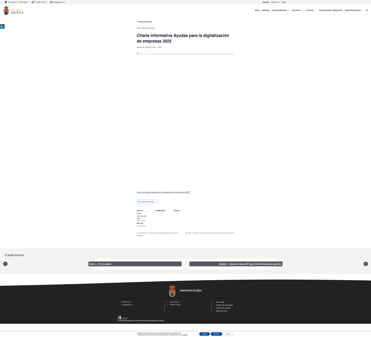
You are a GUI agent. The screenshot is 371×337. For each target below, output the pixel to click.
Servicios (296, 10)
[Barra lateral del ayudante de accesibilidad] (2, 26)
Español (266, 2)
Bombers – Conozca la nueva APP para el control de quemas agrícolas (250, 264)
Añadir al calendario (147, 202)
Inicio (257, 10)
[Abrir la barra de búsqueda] (367, 10)
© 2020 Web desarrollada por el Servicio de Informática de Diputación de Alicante (141, 320)
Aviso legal (220, 302)
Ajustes (228, 334)
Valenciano (275, 2)
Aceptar (204, 334)
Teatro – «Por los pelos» (100, 264)
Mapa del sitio (221, 311)
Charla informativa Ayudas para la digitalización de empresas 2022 (162, 192)
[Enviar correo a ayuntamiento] (51, 2)
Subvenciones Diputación (330, 10)
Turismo (310, 10)
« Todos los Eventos (144, 22)
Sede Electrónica (352, 10)
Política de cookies (223, 308)
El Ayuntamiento (279, 10)
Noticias (265, 10)
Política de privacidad (224, 305)
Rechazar (216, 334)
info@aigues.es (59, 2)
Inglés (283, 2)
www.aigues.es (141, 226)
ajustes (185, 335)
